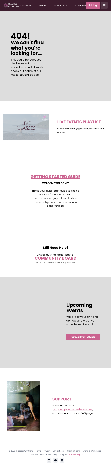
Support (63, 454)
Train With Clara (37, 454)
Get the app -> (76, 454)
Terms (38, 451)
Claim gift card (73, 451)
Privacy (47, 451)
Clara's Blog (51, 454)
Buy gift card (58, 451)
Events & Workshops (92, 451)
